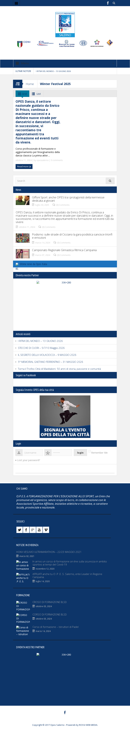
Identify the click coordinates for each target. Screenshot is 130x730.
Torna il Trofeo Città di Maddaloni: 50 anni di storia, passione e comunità (59, 368)
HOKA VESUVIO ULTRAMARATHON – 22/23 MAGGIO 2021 (49, 551)
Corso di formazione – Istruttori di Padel (55, 626)
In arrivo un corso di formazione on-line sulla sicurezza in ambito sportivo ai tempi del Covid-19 (69, 563)
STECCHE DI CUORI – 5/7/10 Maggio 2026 (41, 348)
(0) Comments (62, 204)
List (38, 93)
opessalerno (43, 160)
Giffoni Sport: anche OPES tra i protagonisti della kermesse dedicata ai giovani (68, 199)
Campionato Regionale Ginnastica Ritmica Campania (64, 250)
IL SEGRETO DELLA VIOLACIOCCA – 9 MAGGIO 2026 (47, 354)
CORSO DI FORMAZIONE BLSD (49, 614)
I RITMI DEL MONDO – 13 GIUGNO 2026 (53, 71)
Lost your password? (28, 460)
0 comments (56, 160)
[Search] (110, 180)
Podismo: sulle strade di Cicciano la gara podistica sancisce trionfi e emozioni (72, 236)
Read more (23, 166)
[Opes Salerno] (65, 24)
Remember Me (99, 452)
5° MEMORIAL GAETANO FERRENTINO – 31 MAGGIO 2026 (50, 361)
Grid (24, 93)
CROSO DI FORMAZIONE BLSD (49, 602)
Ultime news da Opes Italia (33, 264)
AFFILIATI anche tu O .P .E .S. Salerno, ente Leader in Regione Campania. (67, 575)
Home (30, 84)
